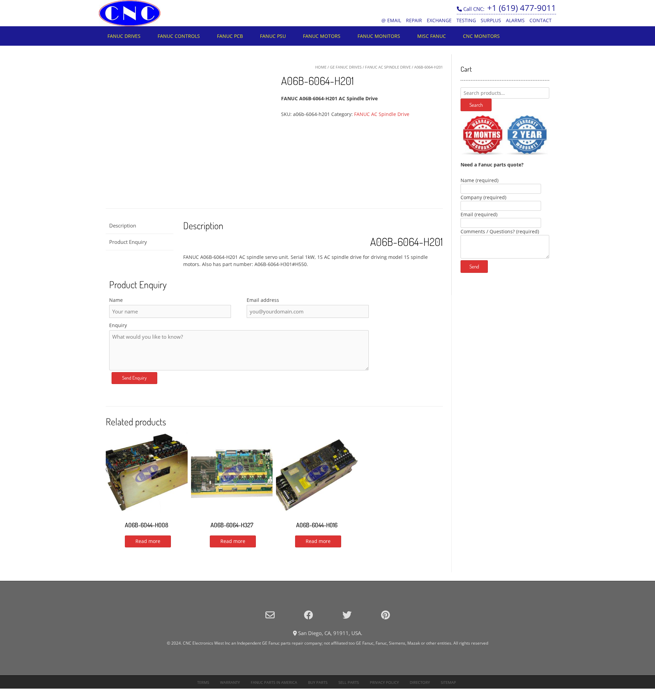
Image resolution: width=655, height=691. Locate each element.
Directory (420, 682)
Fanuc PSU (273, 36)
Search (476, 105)
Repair (414, 20)
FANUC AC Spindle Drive (388, 67)
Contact (540, 20)
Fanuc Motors (321, 36)
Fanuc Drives (124, 36)
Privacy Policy (384, 682)
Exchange (439, 20)
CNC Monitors (481, 36)
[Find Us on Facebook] (308, 614)
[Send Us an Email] (270, 614)
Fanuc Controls (179, 36)
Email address (263, 300)
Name (116, 300)
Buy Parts (318, 682)
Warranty (230, 682)
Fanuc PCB (230, 36)
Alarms (515, 20)
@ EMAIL (391, 20)
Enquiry (118, 325)
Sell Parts (348, 682)
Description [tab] (122, 225)
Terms (203, 682)
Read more (147, 541)
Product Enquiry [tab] (128, 241)
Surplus (491, 20)
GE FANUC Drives (346, 67)
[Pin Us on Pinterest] (385, 614)
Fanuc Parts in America (274, 682)
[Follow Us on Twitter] (347, 614)
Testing (466, 20)
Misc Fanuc (431, 36)
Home (320, 67)
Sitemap (448, 682)
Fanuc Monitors (379, 36)
